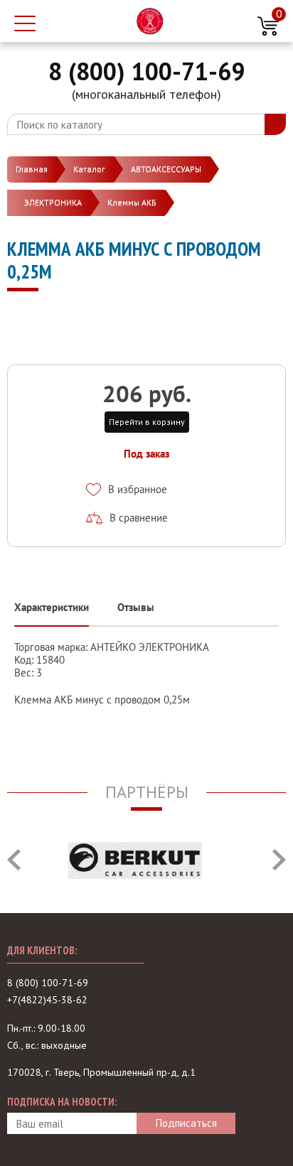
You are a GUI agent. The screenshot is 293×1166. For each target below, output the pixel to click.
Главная (32, 168)
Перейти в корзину (147, 421)
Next (279, 859)
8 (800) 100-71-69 (146, 71)
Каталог (89, 168)
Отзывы (135, 607)
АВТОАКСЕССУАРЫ (166, 168)
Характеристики (51, 607)
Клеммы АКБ (131, 202)
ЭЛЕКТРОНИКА (53, 202)
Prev (14, 859)
